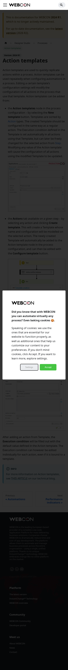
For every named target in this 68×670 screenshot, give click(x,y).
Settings (29, 367)
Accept (48, 367)
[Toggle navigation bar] (5, 4)
